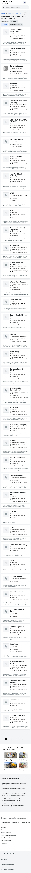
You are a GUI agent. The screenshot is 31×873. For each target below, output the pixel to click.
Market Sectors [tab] (15, 822)
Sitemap (2, 867)
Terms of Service (4, 862)
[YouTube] (13, 853)
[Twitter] (7, 854)
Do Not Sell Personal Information (7, 864)
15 (22, 739)
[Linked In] (1, 854)
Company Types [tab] (6, 822)
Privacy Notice (4, 859)
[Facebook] (4, 854)
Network (5, 3)
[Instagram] (10, 854)
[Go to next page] (25, 739)
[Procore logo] (7, 2)
